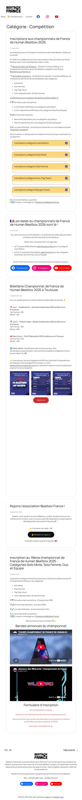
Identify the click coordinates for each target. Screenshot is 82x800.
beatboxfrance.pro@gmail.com (22, 365)
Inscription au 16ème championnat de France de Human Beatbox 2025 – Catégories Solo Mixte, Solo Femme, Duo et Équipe (39, 563)
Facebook (14, 129)
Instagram (23, 129)
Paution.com (58, 797)
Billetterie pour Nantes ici (20, 71)
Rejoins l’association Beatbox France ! (37, 506)
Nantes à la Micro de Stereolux (24, 66)
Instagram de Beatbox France (47, 202)
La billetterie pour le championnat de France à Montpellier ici (34, 98)
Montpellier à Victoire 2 (21, 76)
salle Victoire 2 (46, 252)
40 (10, 750)
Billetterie (41, 400)
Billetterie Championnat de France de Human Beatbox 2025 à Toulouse (37, 288)
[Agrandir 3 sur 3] (69, 374)
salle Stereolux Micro (45, 246)
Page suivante (70, 750)
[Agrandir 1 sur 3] (26, 374)
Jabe (47, 797)
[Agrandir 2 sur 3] (48, 374)
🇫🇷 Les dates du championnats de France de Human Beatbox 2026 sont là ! (40, 222)
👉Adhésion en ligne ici (41, 534)
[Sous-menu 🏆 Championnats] (22, 16)
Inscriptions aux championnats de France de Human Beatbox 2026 (40, 40)
